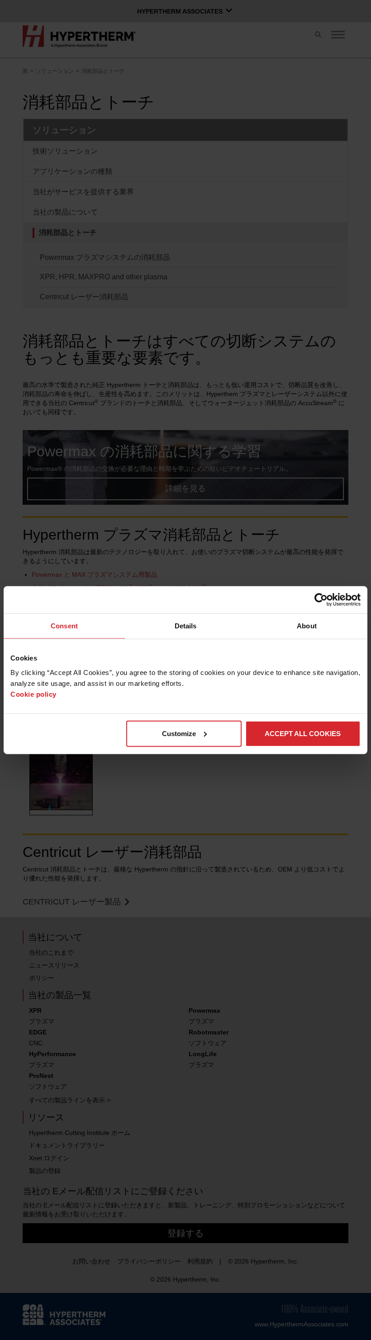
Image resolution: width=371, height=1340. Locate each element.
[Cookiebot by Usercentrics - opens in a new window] (321, 600)
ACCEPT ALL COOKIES (303, 733)
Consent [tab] (64, 626)
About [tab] (307, 626)
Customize (179, 733)
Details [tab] (186, 626)
